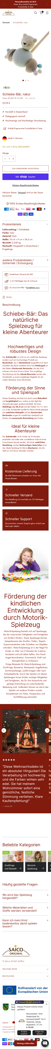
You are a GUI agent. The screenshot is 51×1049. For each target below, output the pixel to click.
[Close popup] (46, 1004)
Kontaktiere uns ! (33, 287)
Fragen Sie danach (39, 1033)
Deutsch (5, 1023)
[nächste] (47, 4)
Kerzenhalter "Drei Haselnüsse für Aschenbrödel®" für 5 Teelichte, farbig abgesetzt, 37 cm (35, 1019)
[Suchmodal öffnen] (35, 13)
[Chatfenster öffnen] (45, 1043)
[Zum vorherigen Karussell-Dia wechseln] (3, 730)
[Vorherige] (4, 4)
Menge (5, 153)
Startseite (6, 22)
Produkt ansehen (24, 1033)
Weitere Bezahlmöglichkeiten (25, 185)
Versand (22, 192)
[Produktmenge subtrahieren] (5, 158)
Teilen (9, 297)
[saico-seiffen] (8, 13)
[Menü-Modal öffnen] (47, 13)
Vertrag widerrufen (25, 1043)
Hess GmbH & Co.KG (12, 98)
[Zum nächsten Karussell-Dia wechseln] (47, 730)
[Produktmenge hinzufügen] (13, 158)
